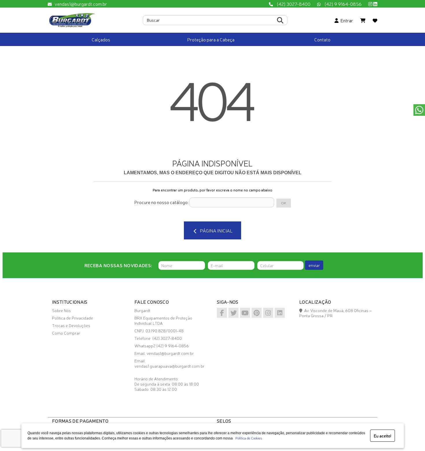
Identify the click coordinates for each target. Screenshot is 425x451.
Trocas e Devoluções (71, 325)
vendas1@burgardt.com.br (81, 4)
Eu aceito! (382, 435)
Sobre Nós (61, 310)
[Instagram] (370, 4)
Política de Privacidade (72, 317)
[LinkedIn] (375, 4)
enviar (314, 265)
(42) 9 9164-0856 (343, 4)
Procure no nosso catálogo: (161, 202)
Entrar (346, 20)
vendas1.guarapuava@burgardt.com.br (169, 365)
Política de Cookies (248, 438)
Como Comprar (66, 333)
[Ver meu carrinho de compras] (362, 20)
